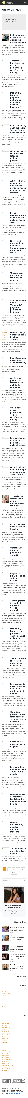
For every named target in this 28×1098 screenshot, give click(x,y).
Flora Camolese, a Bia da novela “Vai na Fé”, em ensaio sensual (18, 129)
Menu (25, 2)
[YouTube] (18, 1082)
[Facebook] (9, 1082)
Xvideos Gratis (6, 1069)
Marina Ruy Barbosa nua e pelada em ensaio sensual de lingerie (17, 633)
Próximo (14, 872)
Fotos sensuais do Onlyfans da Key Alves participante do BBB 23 (17, 689)
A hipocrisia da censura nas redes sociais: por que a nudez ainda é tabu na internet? (18, 187)
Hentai (4, 1050)
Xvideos (4, 1040)
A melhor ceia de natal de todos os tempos (18, 850)
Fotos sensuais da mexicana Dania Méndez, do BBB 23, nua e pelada (18, 799)
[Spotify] (23, 1082)
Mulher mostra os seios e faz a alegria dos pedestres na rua (18, 38)
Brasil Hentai (5, 1057)
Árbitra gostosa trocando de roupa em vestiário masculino (17, 605)
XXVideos (5, 1042)
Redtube (4, 1025)
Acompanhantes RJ (7, 1065)
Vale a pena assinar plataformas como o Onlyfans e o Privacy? (16, 414)
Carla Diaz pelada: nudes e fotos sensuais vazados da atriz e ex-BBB (18, 717)
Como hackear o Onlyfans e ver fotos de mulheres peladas (18, 156)
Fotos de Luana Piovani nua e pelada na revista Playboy (17, 441)
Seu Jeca (4, 995)
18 (22, 869)
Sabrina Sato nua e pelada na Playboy (17, 744)
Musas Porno (6, 1027)
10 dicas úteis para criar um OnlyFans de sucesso (16, 276)
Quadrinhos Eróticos (8, 1059)
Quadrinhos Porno (7, 1052)
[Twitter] (4, 1082)
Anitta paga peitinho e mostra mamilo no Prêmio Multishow (17, 383)
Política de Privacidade (14, 1093)
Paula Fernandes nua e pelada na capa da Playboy (18, 360)
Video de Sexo (6, 1036)
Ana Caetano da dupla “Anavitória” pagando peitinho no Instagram (18, 306)
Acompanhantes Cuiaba (8, 1067)
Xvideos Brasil (6, 1054)
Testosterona (6, 993)
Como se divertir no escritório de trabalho (18, 526)
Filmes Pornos (6, 1055)
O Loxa (4, 1006)
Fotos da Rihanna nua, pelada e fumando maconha (16, 827)
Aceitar (14, 1096)
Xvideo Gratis (6, 1033)
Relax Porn (5, 1038)
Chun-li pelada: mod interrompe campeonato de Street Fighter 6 (18, 470)
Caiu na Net (5, 1023)
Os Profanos (5, 991)
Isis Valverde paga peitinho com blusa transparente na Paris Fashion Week (18, 247)
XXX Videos (5, 1031)
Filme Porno (5, 1063)
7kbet (3, 1021)
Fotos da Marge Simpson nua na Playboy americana (18, 336)
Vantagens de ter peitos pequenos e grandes (17, 551)
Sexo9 (4, 1029)
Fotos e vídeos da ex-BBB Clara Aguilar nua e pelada (18, 770)
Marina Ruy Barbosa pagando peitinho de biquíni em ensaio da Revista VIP (15, 100)
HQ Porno (5, 1061)
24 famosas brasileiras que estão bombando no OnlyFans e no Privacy (17, 67)
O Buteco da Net (6, 1003)
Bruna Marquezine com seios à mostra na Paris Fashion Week (18, 218)
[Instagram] (14, 1082)
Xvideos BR (5, 1035)
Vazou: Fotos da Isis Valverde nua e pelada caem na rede (18, 662)
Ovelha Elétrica (6, 1005)
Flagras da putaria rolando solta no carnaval (17, 577)
